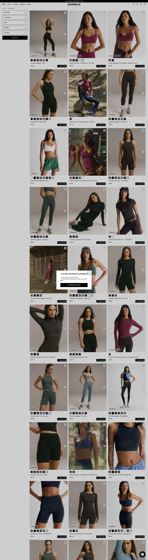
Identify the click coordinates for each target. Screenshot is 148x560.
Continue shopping (74, 285)
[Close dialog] (88, 273)
